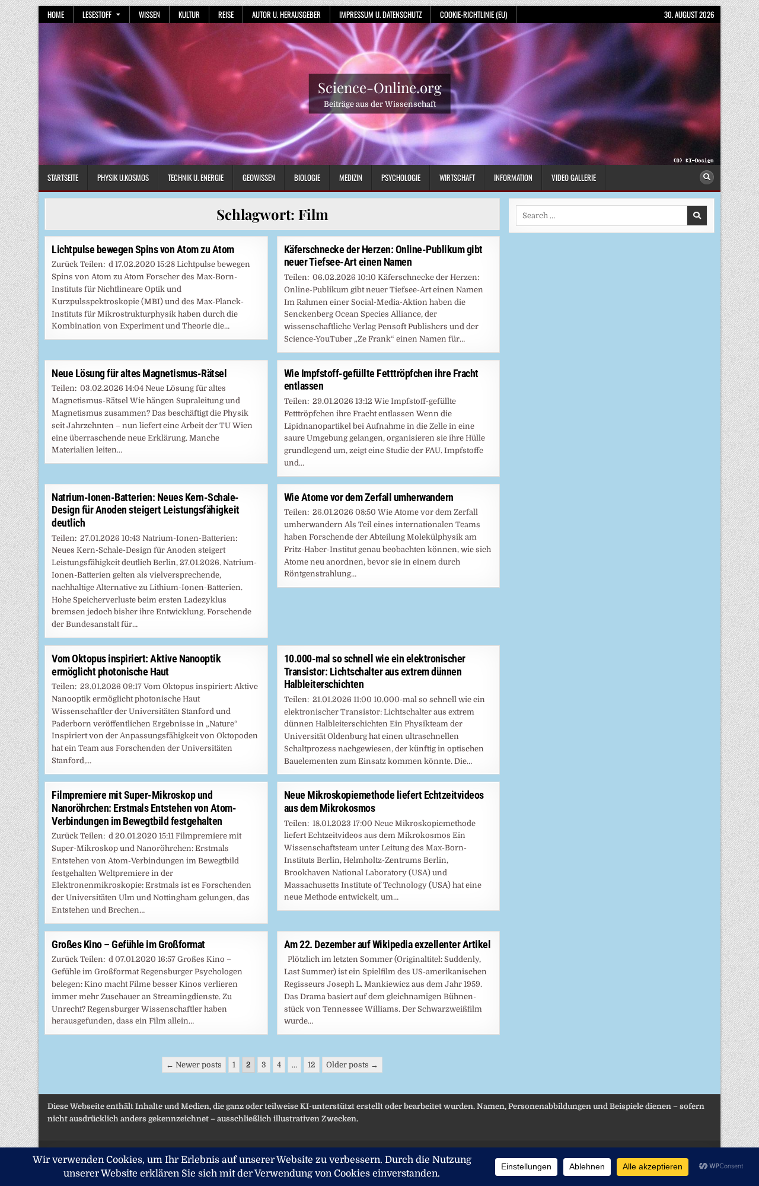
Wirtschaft (457, 177)
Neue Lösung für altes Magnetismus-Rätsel (139, 373)
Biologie (307, 177)
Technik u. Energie (196, 177)
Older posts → (352, 1064)
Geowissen (259, 177)
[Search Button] (707, 177)
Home (55, 14)
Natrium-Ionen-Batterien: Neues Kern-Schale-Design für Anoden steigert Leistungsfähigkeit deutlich (146, 510)
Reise (226, 14)
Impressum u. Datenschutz (380, 14)
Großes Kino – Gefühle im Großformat (128, 944)
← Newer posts (194, 1064)
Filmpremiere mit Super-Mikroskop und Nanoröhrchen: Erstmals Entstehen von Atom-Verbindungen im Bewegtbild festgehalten (144, 808)
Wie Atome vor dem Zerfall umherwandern (369, 497)
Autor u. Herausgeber (286, 14)
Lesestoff (96, 14)
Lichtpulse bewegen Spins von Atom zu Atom (143, 249)
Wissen (149, 14)
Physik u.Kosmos (123, 177)
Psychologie (400, 177)
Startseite (62, 177)
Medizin (350, 177)
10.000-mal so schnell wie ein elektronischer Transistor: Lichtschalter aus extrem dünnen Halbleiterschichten (374, 671)
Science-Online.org (380, 87)
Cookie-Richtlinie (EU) (473, 14)
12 (311, 1064)
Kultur (189, 14)
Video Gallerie (573, 177)
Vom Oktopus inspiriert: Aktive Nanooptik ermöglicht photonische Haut (136, 665)
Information (513, 177)
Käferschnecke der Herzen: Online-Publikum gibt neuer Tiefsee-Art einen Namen (383, 256)
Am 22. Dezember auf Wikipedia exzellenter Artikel (387, 944)
